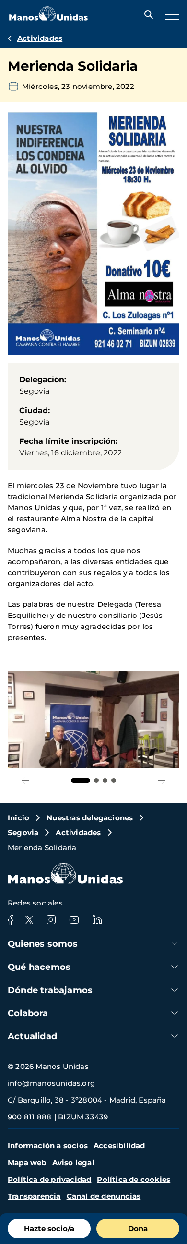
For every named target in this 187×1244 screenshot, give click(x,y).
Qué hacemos (39, 967)
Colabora (28, 1013)
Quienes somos (43, 944)
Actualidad (32, 1036)
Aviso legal (73, 1162)
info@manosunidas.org (51, 1083)
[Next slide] (161, 780)
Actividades (39, 38)
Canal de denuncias (104, 1196)
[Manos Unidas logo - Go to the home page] (48, 18)
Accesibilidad (119, 1145)
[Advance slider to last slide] (25, 780)
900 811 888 (29, 1116)
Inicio (18, 817)
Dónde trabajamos (50, 990)
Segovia (23, 832)
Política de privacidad (49, 1179)
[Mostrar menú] (169, 14)
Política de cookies (133, 1179)
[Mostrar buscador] (146, 14)
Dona (138, 1228)
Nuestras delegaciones (90, 817)
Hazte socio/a (49, 1228)
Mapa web (27, 1162)
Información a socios (48, 1145)
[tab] (80, 780)
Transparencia (34, 1196)
